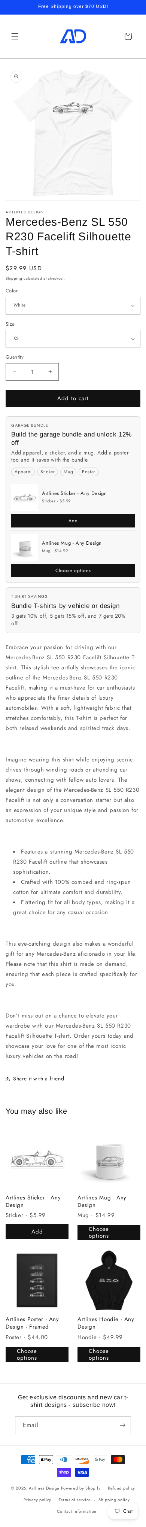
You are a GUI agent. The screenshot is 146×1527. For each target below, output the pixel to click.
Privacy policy (37, 1500)
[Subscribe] (122, 1425)
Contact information (77, 1511)
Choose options (73, 570)
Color (12, 290)
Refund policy (121, 1488)
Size (10, 324)
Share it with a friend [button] (38, 1078)
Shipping (14, 278)
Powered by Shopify (81, 1488)
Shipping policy (114, 1500)
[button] (15, 36)
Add (73, 520)
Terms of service (75, 1500)
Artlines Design (44, 1488)
